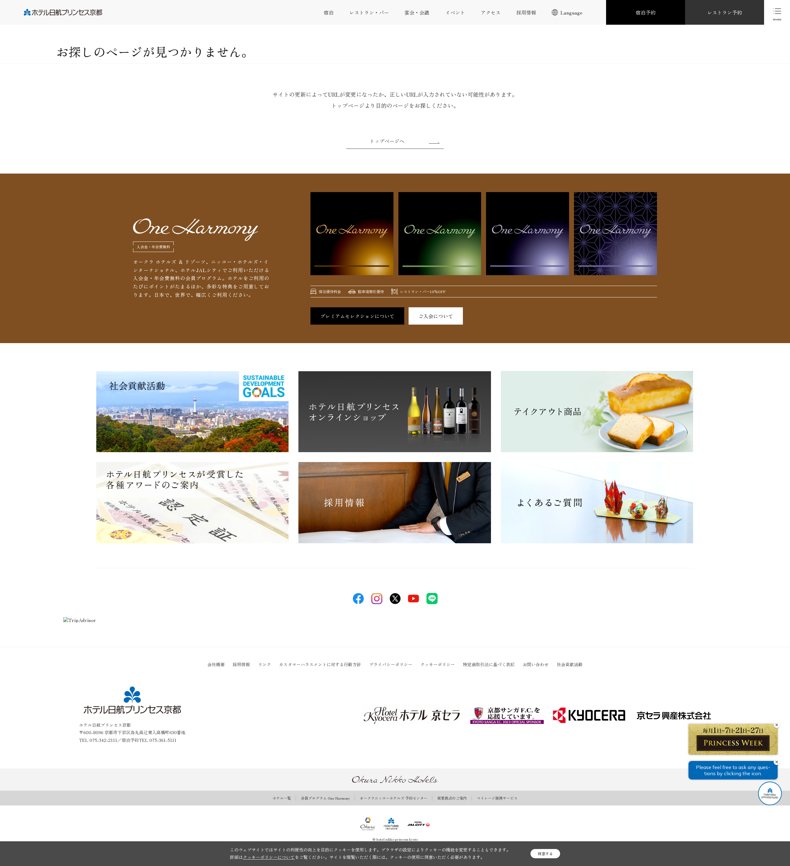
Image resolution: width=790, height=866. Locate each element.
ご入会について (435, 316)
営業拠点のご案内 (452, 798)
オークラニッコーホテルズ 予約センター (393, 798)
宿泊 (329, 12)
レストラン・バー (369, 12)
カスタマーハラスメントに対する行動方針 (320, 664)
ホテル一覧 (281, 798)
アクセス (491, 12)
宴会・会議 (417, 12)
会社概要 (216, 664)
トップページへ (387, 141)
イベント (455, 12)
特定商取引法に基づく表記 (489, 664)
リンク (264, 664)
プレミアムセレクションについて (357, 316)
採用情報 (526, 12)
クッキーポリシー (437, 664)
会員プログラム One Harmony (325, 798)
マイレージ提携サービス (497, 798)
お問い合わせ (536, 664)
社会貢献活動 (570, 664)
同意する (545, 853)
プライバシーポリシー (390, 664)
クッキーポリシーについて (269, 857)
